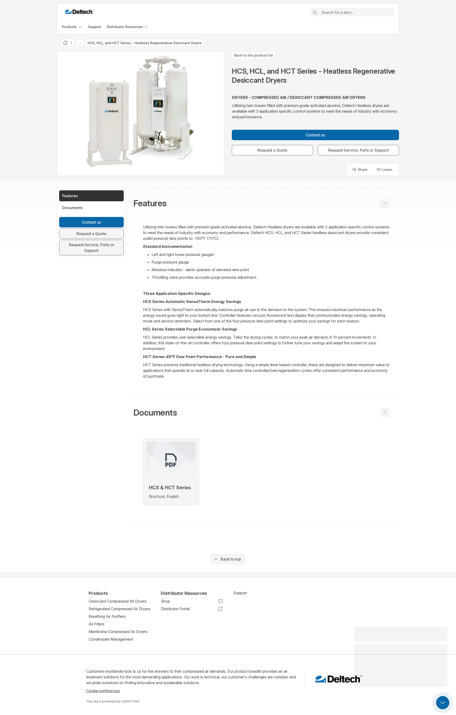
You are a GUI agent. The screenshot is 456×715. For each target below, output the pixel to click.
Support (240, 592)
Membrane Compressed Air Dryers (118, 631)
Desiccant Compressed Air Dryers (118, 601)
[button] (266, 203)
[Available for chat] (442, 702)
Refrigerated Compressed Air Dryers (119, 608)
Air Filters (96, 624)
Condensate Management (111, 639)
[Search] (315, 12)
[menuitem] (72, 26)
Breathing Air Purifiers (107, 616)
